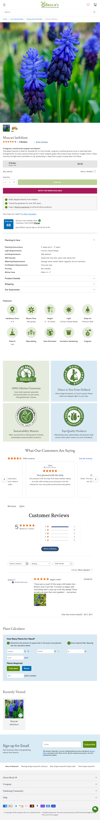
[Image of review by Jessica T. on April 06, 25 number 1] (40, 600)
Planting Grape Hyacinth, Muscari (34, 766)
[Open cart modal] (95, 4)
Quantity (6, 177)
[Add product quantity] (14, 182)
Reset (27, 668)
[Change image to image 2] (14, 128)
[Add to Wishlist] (20, 715)
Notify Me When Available (50, 191)
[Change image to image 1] (6, 128)
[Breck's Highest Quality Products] (74, 416)
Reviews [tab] (12, 506)
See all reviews (85, 458)
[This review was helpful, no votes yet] (85, 614)
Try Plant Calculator (28, 214)
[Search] (94, 12)
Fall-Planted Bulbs (16, 19)
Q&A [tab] (21, 506)
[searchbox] (16, 564)
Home (5, 19)
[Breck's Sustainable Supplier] (26, 416)
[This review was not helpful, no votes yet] (89, 614)
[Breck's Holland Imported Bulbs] (74, 375)
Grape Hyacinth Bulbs (34, 19)
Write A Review (50, 549)
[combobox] (40, 564)
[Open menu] (4, 4)
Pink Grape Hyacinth (86, 766)
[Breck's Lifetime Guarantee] (26, 374)
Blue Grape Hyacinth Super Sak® (63, 766)
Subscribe (89, 744)
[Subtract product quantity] (5, 182)
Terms (51, 815)
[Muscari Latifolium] (50, 72)
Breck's (37, 812)
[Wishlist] (87, 4)
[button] (4, 479)
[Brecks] (50, 4)
